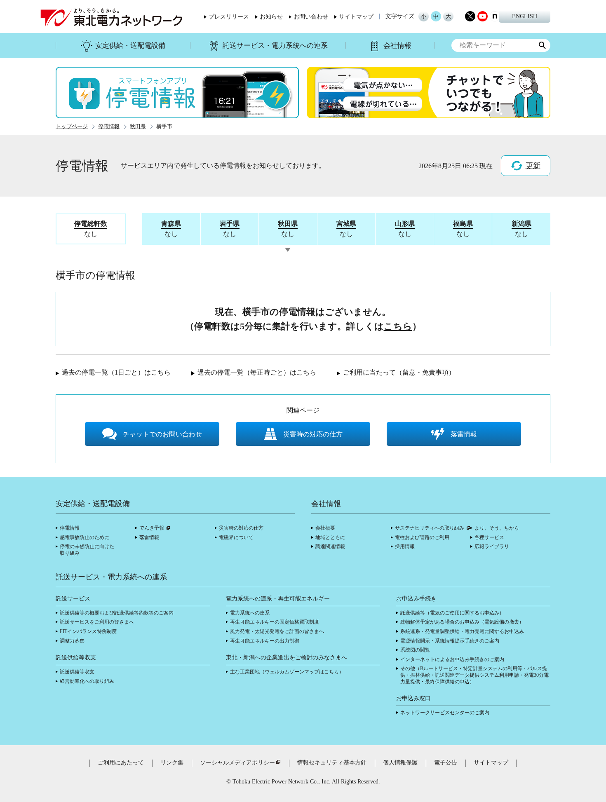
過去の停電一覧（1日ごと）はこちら (116, 372)
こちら (398, 326)
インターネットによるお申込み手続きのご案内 (452, 659)
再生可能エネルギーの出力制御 (264, 641)
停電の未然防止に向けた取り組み (87, 550)
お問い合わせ (311, 17)
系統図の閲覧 (415, 650)
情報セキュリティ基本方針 (331, 763)
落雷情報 (149, 537)
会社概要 (325, 528)
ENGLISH (524, 16)
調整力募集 (72, 641)
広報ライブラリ (491, 546)
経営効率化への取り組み (87, 681)
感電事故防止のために (84, 537)
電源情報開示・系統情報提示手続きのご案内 (449, 641)
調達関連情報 (330, 546)
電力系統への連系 (250, 613)
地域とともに (330, 537)
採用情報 (405, 546)
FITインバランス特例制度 (88, 631)
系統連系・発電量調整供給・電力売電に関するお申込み (462, 631)
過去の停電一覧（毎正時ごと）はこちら (256, 372)
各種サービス (489, 537)
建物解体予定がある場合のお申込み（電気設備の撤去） (462, 622)
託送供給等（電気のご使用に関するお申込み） (452, 613)
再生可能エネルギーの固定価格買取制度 (274, 622)
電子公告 (445, 763)
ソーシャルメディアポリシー (237, 763)
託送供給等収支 (77, 672)
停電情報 (109, 126)
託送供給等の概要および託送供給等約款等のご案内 (117, 613)
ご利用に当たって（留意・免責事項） (399, 372)
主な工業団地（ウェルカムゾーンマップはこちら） (287, 672)
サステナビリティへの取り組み (429, 528)
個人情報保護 (400, 763)
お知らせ (271, 17)
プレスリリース (229, 17)
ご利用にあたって (121, 763)
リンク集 (171, 763)
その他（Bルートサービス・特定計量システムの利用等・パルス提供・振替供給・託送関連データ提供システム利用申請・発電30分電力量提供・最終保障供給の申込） (474, 675)
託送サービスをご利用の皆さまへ (97, 622)
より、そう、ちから (496, 528)
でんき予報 (151, 528)
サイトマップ (356, 17)
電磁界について (236, 537)
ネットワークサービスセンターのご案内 (444, 712)
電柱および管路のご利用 (422, 537)
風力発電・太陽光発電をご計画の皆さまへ (277, 631)
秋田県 (138, 126)
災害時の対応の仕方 (241, 528)
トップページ (72, 126)
